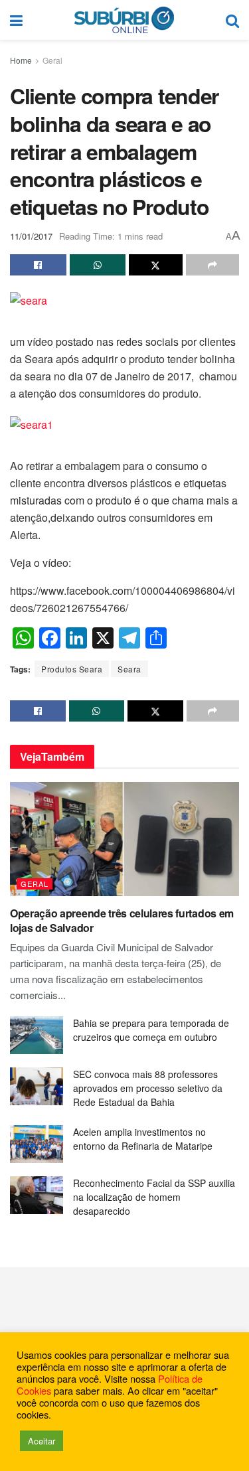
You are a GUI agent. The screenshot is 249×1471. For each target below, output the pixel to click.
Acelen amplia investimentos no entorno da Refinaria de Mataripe (142, 1138)
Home (21, 60)
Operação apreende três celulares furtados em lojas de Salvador (122, 920)
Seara (129, 668)
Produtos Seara (71, 668)
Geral (52, 60)
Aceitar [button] (41, 1440)
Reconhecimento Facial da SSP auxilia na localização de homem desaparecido (154, 1196)
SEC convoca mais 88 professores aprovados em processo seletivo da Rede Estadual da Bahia (147, 1088)
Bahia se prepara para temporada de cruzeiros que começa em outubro (151, 1030)
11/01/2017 (31, 236)
